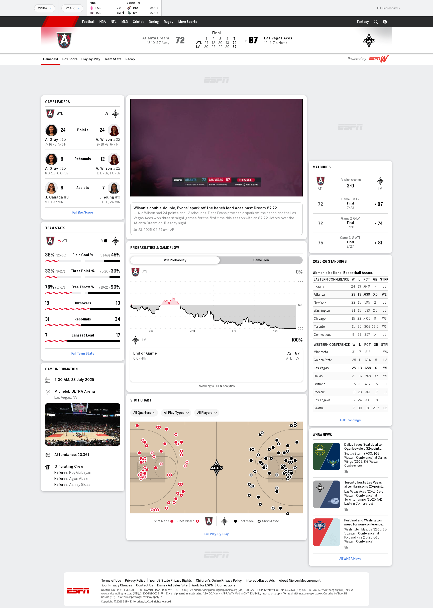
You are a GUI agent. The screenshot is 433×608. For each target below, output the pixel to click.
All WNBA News (350, 559)
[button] (376, 22)
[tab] (175, 260)
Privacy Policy (135, 580)
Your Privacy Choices (116, 585)
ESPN (60, 21)
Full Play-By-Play (216, 534)
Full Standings (350, 420)
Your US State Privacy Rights (170, 580)
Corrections (226, 585)
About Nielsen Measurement (300, 580)
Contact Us (144, 585)
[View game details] (350, 203)
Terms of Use (111, 580)
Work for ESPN (202, 585)
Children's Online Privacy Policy (219, 580)
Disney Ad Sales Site (172, 585)
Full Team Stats (82, 353)
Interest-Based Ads (260, 580)
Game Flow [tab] (261, 260)
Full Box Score (82, 212)
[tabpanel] (216, 327)
